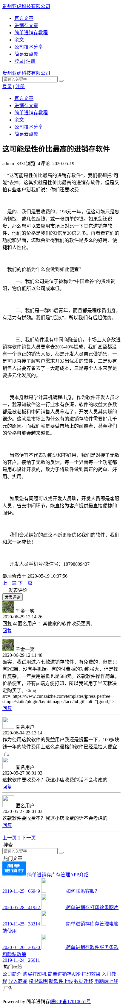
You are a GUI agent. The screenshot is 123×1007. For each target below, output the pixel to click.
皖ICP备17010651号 (70, 1001)
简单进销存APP (64, 974)
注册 (31, 61)
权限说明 (38, 981)
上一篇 (10, 583)
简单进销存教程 (31, 32)
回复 (7, 630)
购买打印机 (35, 974)
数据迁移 (83, 981)
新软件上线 (61, 981)
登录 (19, 61)
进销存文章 (26, 25)
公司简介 (11, 974)
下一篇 (25, 583)
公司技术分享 (28, 46)
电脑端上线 (106, 981)
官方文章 (23, 18)
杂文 (19, 39)
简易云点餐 (26, 54)
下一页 (28, 837)
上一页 (9, 837)
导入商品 (17, 981)
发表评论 (12, 597)
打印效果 (91, 974)
